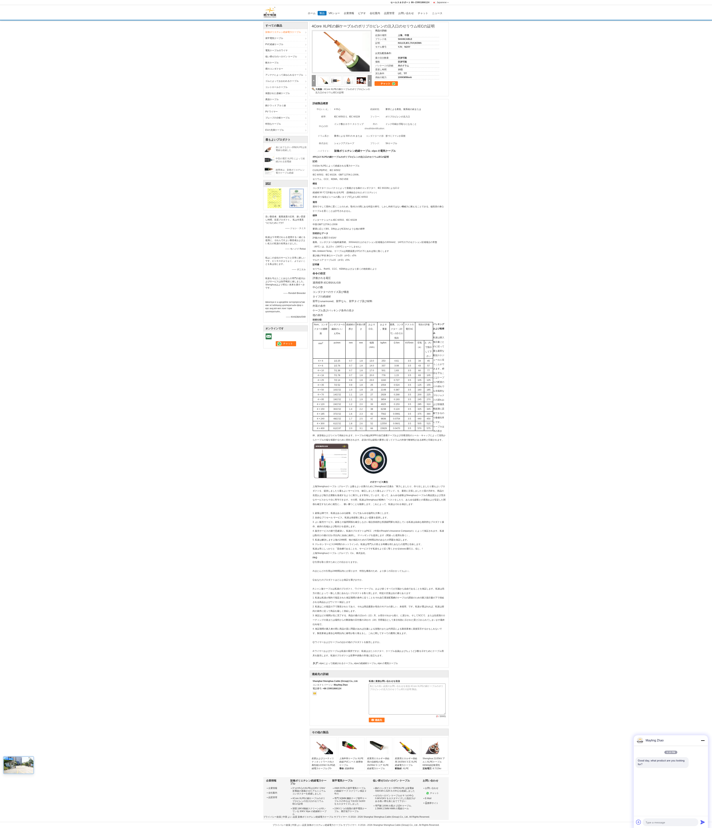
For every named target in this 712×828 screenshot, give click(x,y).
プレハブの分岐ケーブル (277, 117)
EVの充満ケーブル (274, 130)
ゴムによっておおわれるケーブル (282, 81)
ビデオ (362, 13)
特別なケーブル (273, 124)
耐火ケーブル (272, 62)
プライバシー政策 (272, 817)
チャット (423, 13)
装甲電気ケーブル (274, 38)
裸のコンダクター (274, 69)
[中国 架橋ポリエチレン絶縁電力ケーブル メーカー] (270, 12)
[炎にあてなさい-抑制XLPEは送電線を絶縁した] (270, 148)
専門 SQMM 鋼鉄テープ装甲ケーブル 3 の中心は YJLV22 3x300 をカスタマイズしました (350, 801)
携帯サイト (432, 803)
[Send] (703, 822)
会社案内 (375, 13)
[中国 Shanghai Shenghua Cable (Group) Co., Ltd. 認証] (274, 198)
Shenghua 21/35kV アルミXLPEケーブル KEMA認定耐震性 (434, 761)
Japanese (442, 2)
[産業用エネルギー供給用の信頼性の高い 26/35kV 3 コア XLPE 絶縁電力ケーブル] (379, 747)
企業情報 (349, 13)
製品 (322, 13)
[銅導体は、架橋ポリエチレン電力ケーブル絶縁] (270, 171)
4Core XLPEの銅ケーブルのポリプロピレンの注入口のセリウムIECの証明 (308, 801)
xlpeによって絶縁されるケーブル (335, 663)
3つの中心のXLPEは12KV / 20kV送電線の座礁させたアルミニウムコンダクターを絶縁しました (309, 791)
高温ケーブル (272, 99)
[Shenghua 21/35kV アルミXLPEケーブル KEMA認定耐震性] (435, 747)
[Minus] (703, 740)
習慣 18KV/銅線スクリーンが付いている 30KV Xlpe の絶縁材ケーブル (309, 811)
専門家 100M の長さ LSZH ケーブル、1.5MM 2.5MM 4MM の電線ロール (394, 807)
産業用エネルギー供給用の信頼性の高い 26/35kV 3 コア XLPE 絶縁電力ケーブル (378, 763)
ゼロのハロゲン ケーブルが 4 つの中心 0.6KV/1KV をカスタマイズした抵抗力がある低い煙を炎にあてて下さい (395, 798)
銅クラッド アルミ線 (275, 105)
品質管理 (389, 13)
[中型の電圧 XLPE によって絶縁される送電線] (270, 159)
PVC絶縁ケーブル (274, 44)
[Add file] (638, 822)
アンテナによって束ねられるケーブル (284, 75)
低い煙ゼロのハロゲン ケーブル (281, 56)
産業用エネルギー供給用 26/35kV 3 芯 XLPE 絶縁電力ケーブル (406, 761)
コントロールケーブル (276, 87)
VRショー (334, 13)
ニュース (437, 13)
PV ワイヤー (271, 111)
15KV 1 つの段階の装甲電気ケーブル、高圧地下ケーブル (350, 810)
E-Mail (428, 798)
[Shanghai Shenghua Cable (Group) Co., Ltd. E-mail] (315, 693)
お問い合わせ (406, 13)
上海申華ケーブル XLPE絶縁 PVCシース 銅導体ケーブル (351, 761)
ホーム (312, 13)
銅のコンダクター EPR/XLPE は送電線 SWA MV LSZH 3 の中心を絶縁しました (395, 789)
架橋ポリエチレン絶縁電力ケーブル (283, 32)
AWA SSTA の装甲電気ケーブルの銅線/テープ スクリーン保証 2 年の (350, 791)
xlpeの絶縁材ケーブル (365, 663)
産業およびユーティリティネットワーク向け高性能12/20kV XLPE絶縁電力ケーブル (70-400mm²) (323, 765)
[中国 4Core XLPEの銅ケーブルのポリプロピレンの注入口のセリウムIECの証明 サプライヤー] (342, 51)
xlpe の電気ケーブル (388, 663)
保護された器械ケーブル (277, 93)
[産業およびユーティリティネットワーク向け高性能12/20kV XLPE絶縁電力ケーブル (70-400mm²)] (324, 747)
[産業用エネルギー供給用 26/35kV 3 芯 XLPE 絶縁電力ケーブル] (407, 747)
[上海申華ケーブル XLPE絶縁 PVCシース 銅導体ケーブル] (351, 747)
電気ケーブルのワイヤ (276, 50)
